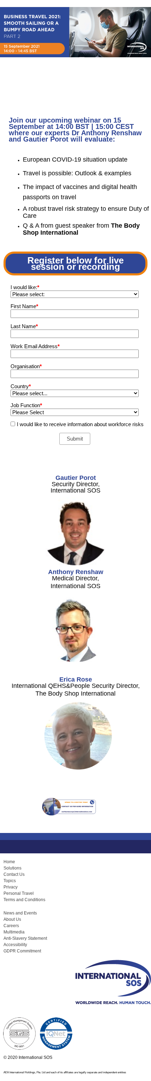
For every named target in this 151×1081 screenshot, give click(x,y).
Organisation (26, 366)
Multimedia (14, 932)
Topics (10, 880)
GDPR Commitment (22, 951)
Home (9, 861)
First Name (24, 306)
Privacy (11, 887)
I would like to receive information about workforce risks (80, 424)
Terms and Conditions (24, 899)
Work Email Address (35, 346)
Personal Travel (19, 893)
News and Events (20, 913)
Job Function (26, 405)
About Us (12, 919)
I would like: (25, 287)
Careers (11, 925)
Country (21, 386)
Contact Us (14, 874)
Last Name (24, 326)
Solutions (12, 868)
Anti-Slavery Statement (25, 938)
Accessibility (15, 944)
